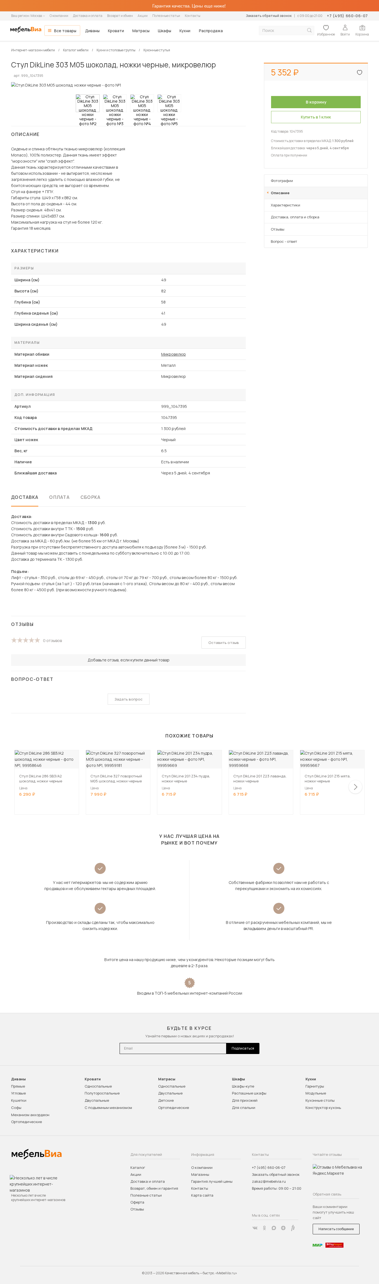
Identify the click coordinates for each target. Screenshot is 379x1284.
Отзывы (277, 229)
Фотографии (282, 180)
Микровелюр (173, 354)
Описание (280, 192)
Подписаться (243, 1048)
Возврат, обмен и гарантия (154, 1188)
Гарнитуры (314, 1086)
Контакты (192, 15)
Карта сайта (202, 1195)
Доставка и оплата (87, 15)
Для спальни (243, 1107)
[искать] (309, 30)
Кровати (116, 30)
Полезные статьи (166, 15)
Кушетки (18, 1100)
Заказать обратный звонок (269, 15)
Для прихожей (244, 1100)
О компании (59, 15)
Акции (143, 15)
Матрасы (141, 30)
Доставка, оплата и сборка (295, 216)
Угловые (18, 1093)
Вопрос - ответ (284, 241)
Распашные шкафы (249, 1093)
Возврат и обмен (120, 15)
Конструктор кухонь (323, 1107)
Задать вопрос (129, 699)
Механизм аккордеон (30, 1114)
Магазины (200, 1174)
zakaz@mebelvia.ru (269, 1181)
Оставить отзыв (223, 642)
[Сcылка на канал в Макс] (274, 1228)
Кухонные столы (320, 1100)
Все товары (65, 30)
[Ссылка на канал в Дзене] (283, 1228)
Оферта (137, 1202)
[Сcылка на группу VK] (255, 1228)
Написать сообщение (336, 1229)
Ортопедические (26, 1121)
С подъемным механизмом (108, 1107)
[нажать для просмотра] (88, 103)
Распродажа (211, 30)
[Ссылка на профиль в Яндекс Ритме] (293, 1228)
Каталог (137, 1167)
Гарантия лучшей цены (212, 1181)
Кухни (185, 30)
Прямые (18, 1086)
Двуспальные (97, 1100)
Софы (16, 1107)
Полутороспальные (102, 1093)
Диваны (92, 30)
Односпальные (98, 1086)
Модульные (315, 1093)
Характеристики (285, 205)
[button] (355, 786)
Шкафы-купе (243, 1086)
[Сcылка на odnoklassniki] (264, 1228)
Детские (166, 1100)
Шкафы (164, 30)
